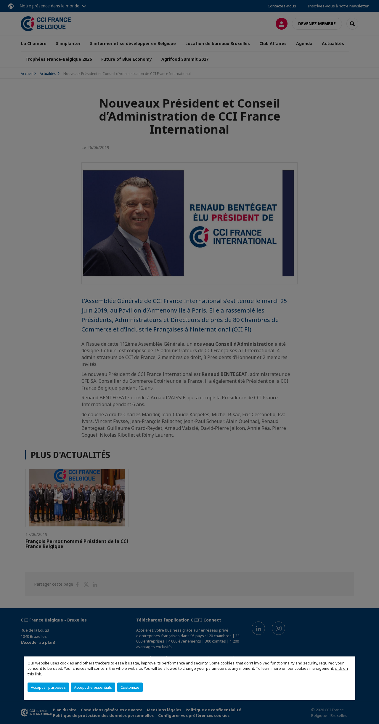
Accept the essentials (93, 687)
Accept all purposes (48, 687)
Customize (130, 687)
